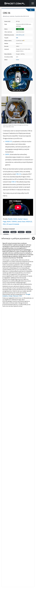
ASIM (7, 154)
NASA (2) (29, 221)
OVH (20, 296)
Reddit (10, 219)
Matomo (15, 296)
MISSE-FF (8, 141)
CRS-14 (6, 232)
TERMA (14, 221)
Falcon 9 (21, 232)
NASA (17, 59)
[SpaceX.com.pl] (14, 3)
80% (17, 37)
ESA (4, 224)
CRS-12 (18, 174)
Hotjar (10, 296)
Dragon (13, 232)
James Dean (21, 221)
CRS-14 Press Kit (20, 34)
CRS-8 (13, 182)
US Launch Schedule (12, 224)
